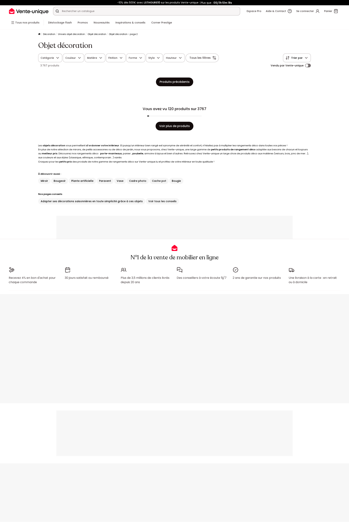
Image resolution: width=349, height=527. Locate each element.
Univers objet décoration (71, 34)
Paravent (105, 181)
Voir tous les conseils (162, 201)
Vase (120, 181)
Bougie (176, 181)
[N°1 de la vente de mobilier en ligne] (29, 11)
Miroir (44, 181)
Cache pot (159, 181)
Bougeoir (60, 181)
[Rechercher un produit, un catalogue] (57, 11)
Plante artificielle (82, 181)
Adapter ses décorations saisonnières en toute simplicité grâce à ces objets (92, 201)
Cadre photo (137, 181)
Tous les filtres (200, 58)
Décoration (49, 34)
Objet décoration (97, 34)
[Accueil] (39, 34)
